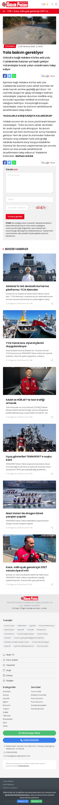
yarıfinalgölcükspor (25, 634)
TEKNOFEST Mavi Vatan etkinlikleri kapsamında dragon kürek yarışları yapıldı (27, 522)
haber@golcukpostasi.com (18, 756)
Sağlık (5, 712)
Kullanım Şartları (10, 788)
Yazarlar (10, 665)
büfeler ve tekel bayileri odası (16, 642)
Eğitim (5, 702)
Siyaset (6, 698)
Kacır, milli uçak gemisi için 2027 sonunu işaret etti (26, 569)
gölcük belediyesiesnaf (23, 646)
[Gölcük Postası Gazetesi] (14, 4)
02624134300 (31, 740)
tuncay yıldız (42, 646)
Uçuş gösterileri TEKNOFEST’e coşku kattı (29, 458)
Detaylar (21, 801)
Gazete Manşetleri (38, 705)
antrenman (9, 634)
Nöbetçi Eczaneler (38, 695)
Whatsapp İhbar (30, 733)
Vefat (5, 726)
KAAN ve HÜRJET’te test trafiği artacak (25, 401)
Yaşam (6, 709)
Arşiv (8, 670)
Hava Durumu (37, 698)
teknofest (21, 625)
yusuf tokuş (42, 634)
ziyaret (30, 629)
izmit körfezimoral (46, 625)
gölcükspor (9, 629)
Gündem (11, 46)
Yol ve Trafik (36, 691)
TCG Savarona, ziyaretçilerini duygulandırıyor (25, 344)
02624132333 (11, 752)
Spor (5, 722)
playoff (20, 629)
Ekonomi (6, 705)
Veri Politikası (8, 784)
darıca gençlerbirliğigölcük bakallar (29, 638)
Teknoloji (6, 715)
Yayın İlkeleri (8, 781)
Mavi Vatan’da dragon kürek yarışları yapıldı (24, 515)
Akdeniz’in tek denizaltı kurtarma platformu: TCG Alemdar (27, 287)
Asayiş (6, 695)
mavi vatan (9, 625)
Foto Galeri (12, 660)
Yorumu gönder (15, 216)
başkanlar (41, 629)
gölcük (32, 625)
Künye (9, 675)
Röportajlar (8, 719)
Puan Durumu (37, 702)
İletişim (9, 680)
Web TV (10, 654)
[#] (29, 598)
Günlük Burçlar (37, 709)
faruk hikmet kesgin (40, 642)
